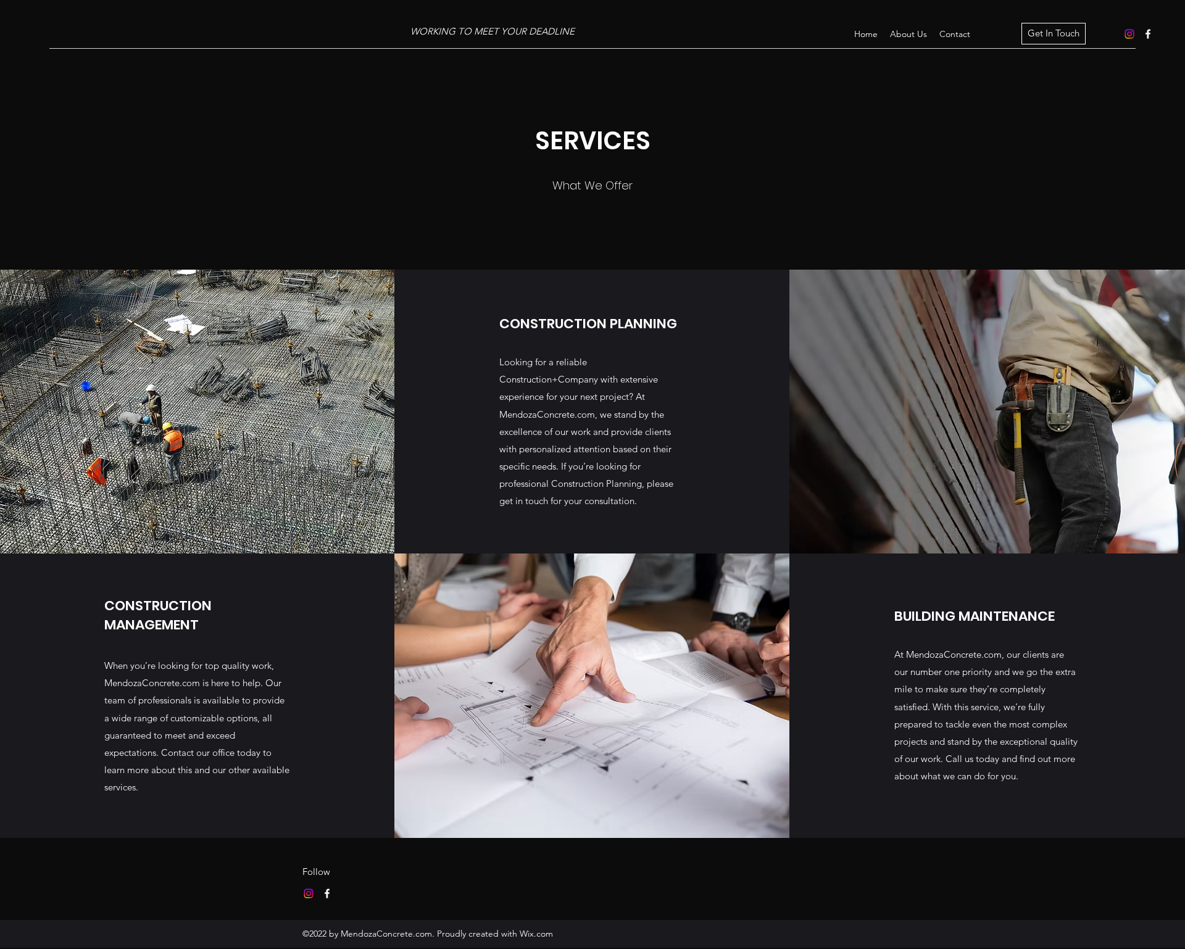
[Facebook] (1148, 34)
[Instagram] (1129, 34)
